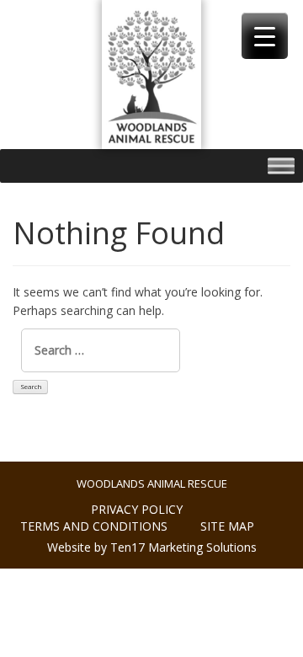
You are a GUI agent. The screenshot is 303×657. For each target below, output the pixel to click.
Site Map (227, 526)
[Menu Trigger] (265, 36)
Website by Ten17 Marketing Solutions (152, 547)
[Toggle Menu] (281, 166)
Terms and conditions (93, 526)
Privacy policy (137, 509)
